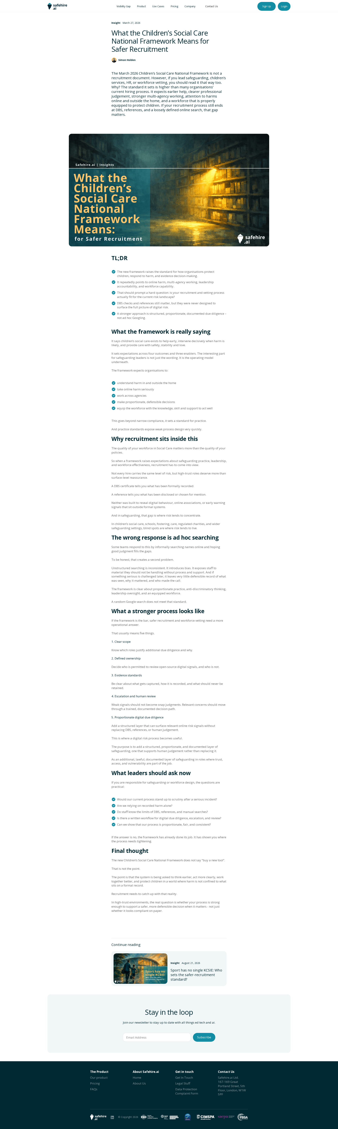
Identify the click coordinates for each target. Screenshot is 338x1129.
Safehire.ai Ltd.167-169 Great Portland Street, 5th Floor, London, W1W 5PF (232, 1085)
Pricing (174, 6)
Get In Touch (184, 1077)
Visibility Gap (124, 6)
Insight (115, 22)
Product (141, 6)
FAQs (93, 1089)
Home (137, 1077)
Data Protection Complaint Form (186, 1091)
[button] (158, 6)
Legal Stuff (182, 1083)
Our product (99, 1077)
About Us (139, 1083)
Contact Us (211, 6)
